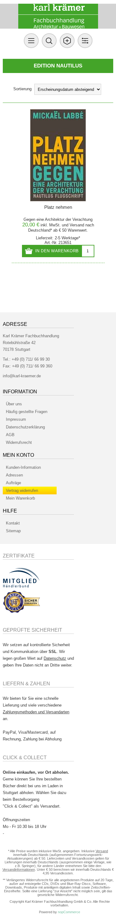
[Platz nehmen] (58, 155)
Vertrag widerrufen (22, 490)
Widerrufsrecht (19, 442)
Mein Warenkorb (20, 498)
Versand (77, 225)
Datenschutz (55, 658)
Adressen (14, 475)
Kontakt (13, 523)
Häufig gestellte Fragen (26, 411)
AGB (10, 434)
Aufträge (13, 482)
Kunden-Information (23, 467)
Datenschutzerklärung (25, 427)
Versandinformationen (18, 869)
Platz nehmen (58, 207)
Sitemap (13, 531)
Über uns (14, 404)
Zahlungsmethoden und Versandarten (36, 712)
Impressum (16, 419)
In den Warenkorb (57, 251)
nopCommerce (69, 912)
